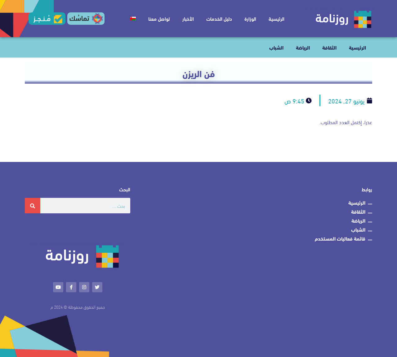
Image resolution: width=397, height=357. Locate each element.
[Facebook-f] (71, 287)
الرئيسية (276, 18)
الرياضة (303, 47)
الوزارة (250, 18)
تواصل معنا (159, 18)
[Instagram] (84, 287)
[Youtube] (58, 287)
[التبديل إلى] (133, 18)
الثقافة (329, 47)
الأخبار (188, 18)
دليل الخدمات (219, 18)
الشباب (276, 47)
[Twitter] (97, 287)
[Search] (32, 205)
